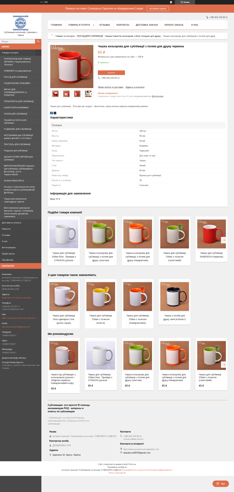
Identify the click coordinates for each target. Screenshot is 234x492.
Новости (6, 228)
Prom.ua (132, 464)
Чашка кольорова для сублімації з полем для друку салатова (101, 256)
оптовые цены (157, 8)
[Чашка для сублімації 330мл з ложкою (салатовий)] (174, 234)
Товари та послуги (64, 36)
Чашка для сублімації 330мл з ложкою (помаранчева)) (137, 319)
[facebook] (51, 113)
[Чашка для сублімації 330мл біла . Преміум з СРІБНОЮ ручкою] (63, 234)
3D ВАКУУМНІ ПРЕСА (14, 180)
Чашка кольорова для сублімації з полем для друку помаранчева (137, 256)
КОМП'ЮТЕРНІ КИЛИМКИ (16, 107)
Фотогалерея (8, 247)
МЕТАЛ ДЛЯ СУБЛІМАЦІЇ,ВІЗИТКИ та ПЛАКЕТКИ (15, 92)
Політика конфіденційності (160, 470)
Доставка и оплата (11, 222)
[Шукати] (38, 41)
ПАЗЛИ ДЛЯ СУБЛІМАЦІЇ (15, 113)
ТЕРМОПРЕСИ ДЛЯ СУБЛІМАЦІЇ (19, 101)
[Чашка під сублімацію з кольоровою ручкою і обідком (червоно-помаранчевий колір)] (63, 355)
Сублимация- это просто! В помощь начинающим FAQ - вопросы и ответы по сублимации (68, 420)
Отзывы (6, 235)
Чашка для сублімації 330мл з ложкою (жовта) (100, 319)
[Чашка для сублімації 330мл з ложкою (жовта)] (100, 297)
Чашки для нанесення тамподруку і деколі (15, 200)
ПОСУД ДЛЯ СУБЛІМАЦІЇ (15, 76)
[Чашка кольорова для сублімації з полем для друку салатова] (100, 234)
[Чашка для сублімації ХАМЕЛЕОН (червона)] (211, 234)
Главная (56, 25)
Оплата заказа (173, 25)
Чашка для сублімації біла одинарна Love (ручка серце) (64, 319)
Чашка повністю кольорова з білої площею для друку (133, 36)
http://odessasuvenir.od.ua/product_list (19, 318)
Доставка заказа (147, 25)
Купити (111, 72)
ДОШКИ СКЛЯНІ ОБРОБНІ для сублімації (18, 158)
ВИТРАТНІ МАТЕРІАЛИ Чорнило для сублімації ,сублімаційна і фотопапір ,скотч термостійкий (19, 170)
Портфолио (7, 259)
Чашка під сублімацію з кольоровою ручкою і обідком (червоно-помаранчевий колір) (63, 379)
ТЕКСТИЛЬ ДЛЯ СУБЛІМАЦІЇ (17, 144)
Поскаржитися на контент (135, 470)
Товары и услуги (10, 52)
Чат (223, 483)
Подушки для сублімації (16, 150)
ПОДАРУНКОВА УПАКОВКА (17, 83)
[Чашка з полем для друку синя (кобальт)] (174, 297)
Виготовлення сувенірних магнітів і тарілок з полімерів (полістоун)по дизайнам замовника (18, 212)
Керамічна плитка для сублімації (15, 121)
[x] (55, 113)
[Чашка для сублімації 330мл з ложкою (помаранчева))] (137, 297)
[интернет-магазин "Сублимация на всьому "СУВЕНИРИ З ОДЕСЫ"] (20, 23)
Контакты (123, 25)
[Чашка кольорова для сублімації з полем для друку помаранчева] (137, 234)
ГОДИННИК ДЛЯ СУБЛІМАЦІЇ (17, 129)
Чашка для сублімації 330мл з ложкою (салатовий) (174, 256)
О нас (4, 241)
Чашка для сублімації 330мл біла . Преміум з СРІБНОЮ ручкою (64, 256)
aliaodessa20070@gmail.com (16, 326)
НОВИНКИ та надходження (17, 70)
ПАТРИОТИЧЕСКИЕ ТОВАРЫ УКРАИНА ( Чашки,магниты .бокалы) (17, 61)
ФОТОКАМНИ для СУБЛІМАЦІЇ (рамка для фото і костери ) (18, 136)
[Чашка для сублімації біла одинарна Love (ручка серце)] (63, 297)
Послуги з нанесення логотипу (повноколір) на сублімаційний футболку (19, 189)
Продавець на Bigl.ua (117, 467)
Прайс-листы (8, 253)
